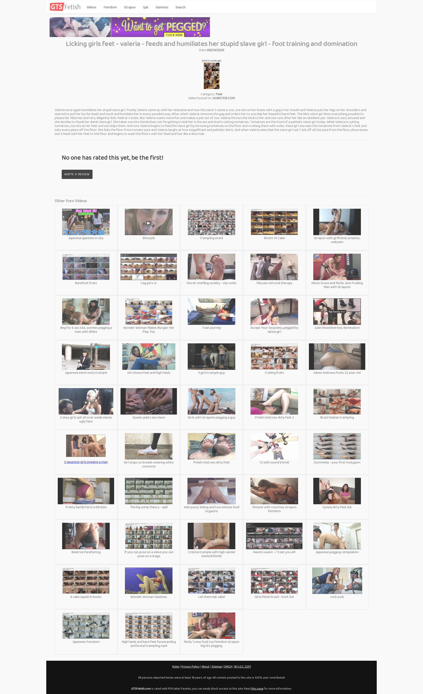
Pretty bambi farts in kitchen (86, 507)
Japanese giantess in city (86, 237)
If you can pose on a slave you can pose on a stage (148, 553)
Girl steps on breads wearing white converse (149, 464)
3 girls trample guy (211, 372)
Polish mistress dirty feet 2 (274, 417)
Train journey (211, 327)
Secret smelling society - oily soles (211, 282)
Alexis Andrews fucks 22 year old (337, 372)
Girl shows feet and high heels (148, 372)
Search (181, 7)
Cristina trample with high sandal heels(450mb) (211, 553)
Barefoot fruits (86, 282)
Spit (145, 7)
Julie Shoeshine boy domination (337, 327)
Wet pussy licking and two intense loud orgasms (211, 509)
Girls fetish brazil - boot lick (274, 596)
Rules (175, 666)
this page (257, 688)
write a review (77, 174)
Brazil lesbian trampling (337, 417)
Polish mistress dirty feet (211, 462)
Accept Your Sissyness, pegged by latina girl (274, 329)
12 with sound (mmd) (274, 462)
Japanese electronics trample (86, 372)
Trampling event (211, 237)
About (206, 666)
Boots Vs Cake (274, 237)
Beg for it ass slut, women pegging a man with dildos (86, 329)
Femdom (110, 7)
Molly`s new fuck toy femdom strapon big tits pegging (211, 643)
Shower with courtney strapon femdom (274, 509)
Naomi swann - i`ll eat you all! (274, 551)
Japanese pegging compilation (337, 551)
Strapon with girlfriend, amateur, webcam (337, 239)
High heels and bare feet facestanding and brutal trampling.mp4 (149, 643)
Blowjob (149, 237)
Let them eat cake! (211, 596)
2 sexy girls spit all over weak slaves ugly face (86, 419)
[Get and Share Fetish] (66, 10)
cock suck (337, 596)
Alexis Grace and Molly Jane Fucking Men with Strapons (337, 284)
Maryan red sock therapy (274, 282)
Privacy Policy (190, 666)
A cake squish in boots (86, 596)
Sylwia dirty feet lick (337, 507)
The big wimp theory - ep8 (149, 507)
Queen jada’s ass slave (149, 417)
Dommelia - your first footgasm (337, 462)
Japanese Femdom (86, 641)
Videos (91, 7)
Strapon (130, 7)
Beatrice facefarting (86, 551)
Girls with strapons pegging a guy (211, 417)
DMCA (228, 666)
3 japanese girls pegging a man (86, 459)
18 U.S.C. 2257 (242, 666)
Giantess (162, 7)
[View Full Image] (211, 87)
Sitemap (217, 666)
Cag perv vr (149, 282)
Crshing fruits (274, 372)
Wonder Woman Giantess (148, 596)
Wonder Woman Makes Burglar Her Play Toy (148, 329)
